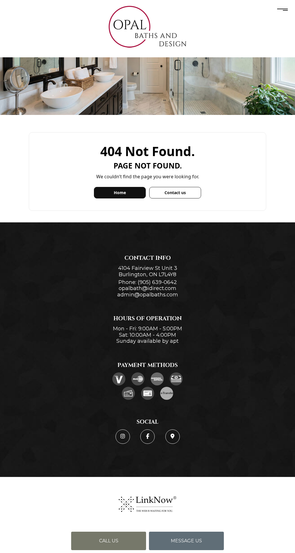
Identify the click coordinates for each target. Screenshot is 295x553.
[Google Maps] (172, 436)
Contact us (175, 192)
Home (120, 192)
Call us (108, 540)
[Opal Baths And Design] (147, 27)
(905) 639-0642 (157, 282)
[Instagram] (123, 436)
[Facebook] (147, 436)
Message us (186, 540)
